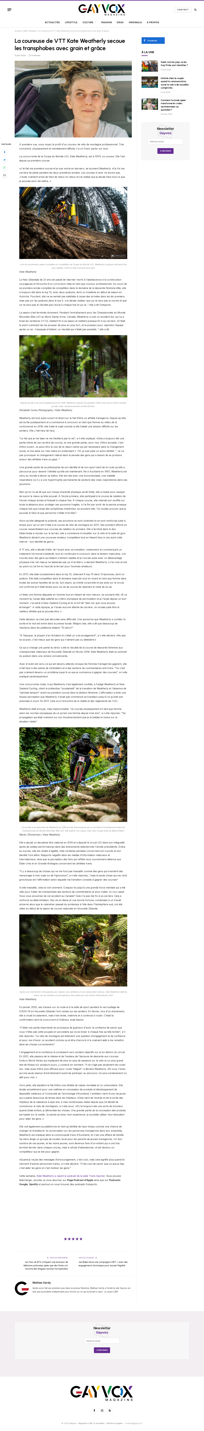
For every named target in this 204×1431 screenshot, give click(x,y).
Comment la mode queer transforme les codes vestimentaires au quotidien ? (173, 105)
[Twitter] (4, 160)
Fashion (106, 22)
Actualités (52, 22)
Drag (120, 22)
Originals (135, 22)
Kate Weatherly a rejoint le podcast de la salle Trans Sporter (71, 1175)
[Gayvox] (102, 10)
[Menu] (9, 9)
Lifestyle (71, 22)
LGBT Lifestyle (29, 31)
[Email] (4, 175)
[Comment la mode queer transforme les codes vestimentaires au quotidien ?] (150, 104)
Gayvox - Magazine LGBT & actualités (87, 1423)
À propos (153, 22)
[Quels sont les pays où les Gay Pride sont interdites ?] (150, 66)
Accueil (18, 31)
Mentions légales (115, 1423)
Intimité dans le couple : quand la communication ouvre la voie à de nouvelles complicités (175, 83)
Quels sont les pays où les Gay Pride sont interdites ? (174, 64)
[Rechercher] (195, 9)
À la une (148, 52)
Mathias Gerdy (42, 1282)
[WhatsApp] (4, 167)
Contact (183, 9)
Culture (88, 22)
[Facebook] (4, 152)
